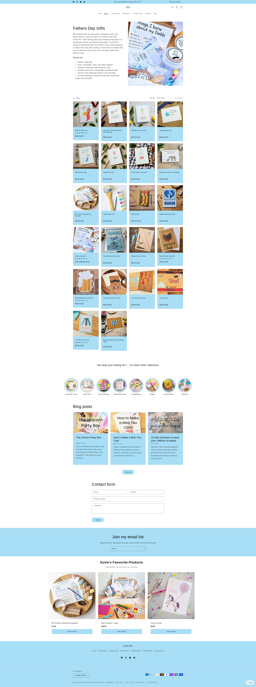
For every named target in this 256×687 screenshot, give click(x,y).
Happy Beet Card (108, 172)
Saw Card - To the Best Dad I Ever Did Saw (112, 131)
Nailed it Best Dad (81, 172)
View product (72, 631)
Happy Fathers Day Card (167, 214)
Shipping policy (141, 682)
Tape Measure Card (165, 130)
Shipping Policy (136, 651)
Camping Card (163, 298)
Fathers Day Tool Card (138, 256)
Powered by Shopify (98, 682)
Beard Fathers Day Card (167, 256)
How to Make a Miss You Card (127, 439)
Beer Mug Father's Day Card (84, 298)
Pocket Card (135, 214)
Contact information (152, 682)
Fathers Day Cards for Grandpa (169, 172)
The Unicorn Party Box (88, 437)
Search (94, 651)
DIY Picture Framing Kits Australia (83, 215)
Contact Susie (113, 651)
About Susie (103, 651)
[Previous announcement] (106, 2)
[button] (106, 13)
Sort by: (152, 98)
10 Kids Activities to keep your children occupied (165, 439)
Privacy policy (119, 682)
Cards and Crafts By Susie (85, 682)
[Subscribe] (144, 548)
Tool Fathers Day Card (138, 298)
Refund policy (109, 682)
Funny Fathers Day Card (139, 172)
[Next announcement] (149, 2)
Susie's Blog (124, 651)
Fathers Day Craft (108, 214)
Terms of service (129, 682)
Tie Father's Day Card (82, 340)
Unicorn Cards (156, 623)
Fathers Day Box (80, 256)
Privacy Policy (159, 651)
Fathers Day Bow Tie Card (111, 298)
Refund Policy (148, 651)
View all (128, 472)
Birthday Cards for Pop (138, 130)
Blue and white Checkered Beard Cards (113, 340)
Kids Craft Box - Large (109, 623)
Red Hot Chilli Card (81, 130)
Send (98, 520)
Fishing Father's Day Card (111, 256)
